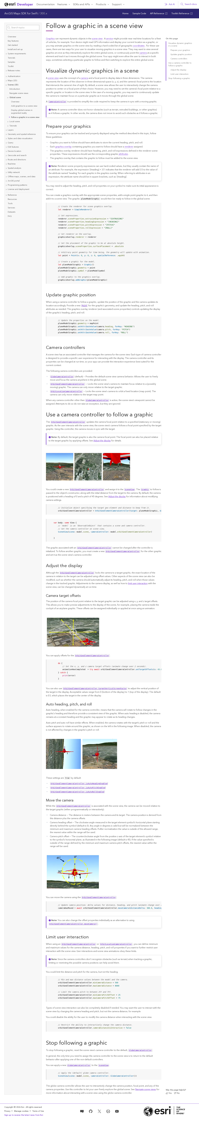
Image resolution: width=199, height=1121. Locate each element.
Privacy (7, 1111)
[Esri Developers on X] (99, 1111)
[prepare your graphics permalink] (93, 127)
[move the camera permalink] (76, 801)
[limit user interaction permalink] (91, 937)
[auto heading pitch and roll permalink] (94, 705)
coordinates (139, 46)
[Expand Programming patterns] (6, 185)
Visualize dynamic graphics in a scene (180, 45)
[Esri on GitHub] (90, 1111)
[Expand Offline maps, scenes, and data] (6, 177)
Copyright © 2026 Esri (14, 1107)
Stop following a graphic (179, 78)
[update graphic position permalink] (98, 295)
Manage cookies (21, 1111)
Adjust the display (102, 441)
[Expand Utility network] (6, 172)
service (109, 39)
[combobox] (23, 27)
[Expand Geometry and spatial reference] (6, 134)
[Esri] (164, 1111)
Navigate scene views (145, 1089)
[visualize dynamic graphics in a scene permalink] (141, 71)
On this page (172, 38)
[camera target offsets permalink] (83, 596)
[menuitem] (125, 13)
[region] (103, 509)
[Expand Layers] (6, 130)
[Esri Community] (82, 1111)
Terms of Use (38, 1111)
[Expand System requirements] (6, 54)
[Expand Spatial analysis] (6, 168)
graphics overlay (63, 147)
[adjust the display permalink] (84, 566)
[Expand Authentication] (6, 76)
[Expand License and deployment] (6, 189)
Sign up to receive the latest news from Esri (23, 1115)
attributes (123, 154)
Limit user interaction (179, 74)
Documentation (46, 4)
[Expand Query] (6, 143)
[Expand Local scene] (7, 122)
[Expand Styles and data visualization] (6, 138)
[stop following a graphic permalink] (109, 1043)
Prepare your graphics (180, 50)
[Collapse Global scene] (7, 97)
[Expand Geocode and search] (6, 155)
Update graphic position (181, 54)
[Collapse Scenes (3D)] (6, 85)
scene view (97, 39)
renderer (129, 147)
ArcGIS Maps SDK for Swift (21, 13)
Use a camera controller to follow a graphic (179, 64)
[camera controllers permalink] (87, 348)
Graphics (50, 39)
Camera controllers (179, 58)
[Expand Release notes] (6, 71)
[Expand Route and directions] (6, 160)
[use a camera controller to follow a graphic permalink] (155, 415)
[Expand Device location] (6, 151)
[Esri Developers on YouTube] (117, 1111)
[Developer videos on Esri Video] (108, 1111)
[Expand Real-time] (6, 164)
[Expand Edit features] (6, 147)
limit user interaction (138, 583)
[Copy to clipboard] (158, 206)
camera (143, 53)
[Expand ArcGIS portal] (6, 181)
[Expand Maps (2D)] (6, 81)
